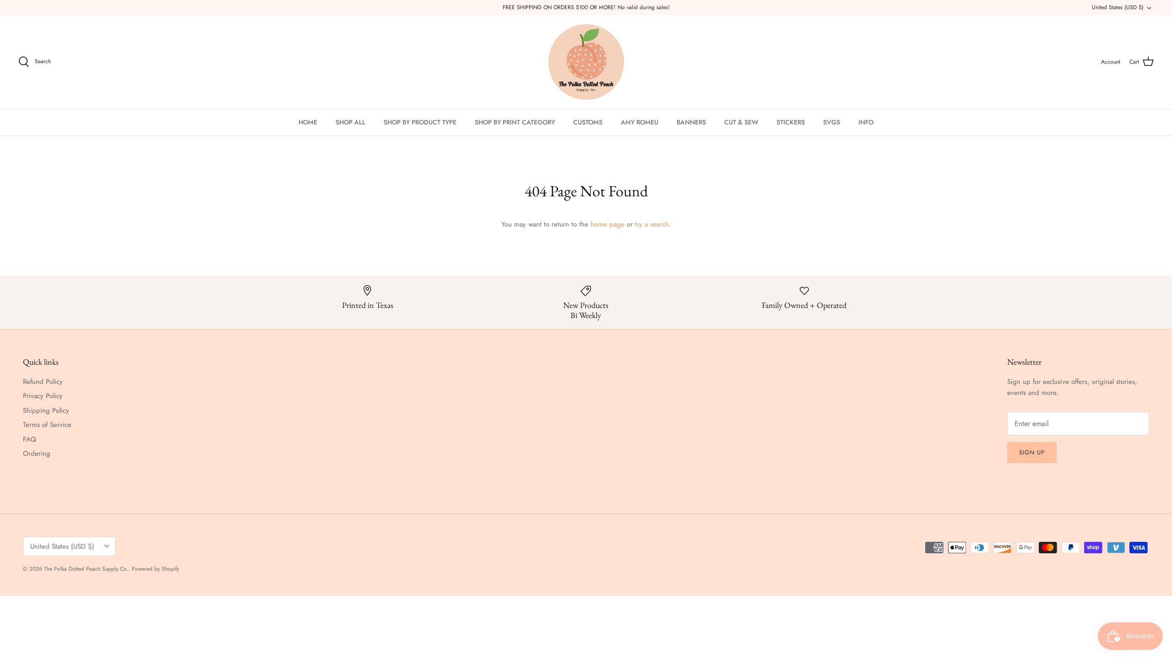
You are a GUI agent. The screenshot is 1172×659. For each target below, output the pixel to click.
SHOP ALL (350, 122)
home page (607, 224)
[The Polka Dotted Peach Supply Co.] (586, 62)
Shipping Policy (46, 410)
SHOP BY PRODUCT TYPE (420, 122)
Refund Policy (43, 382)
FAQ (29, 439)
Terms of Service (47, 425)
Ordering (36, 453)
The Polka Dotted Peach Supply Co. (86, 569)
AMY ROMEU (639, 122)
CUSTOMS (587, 122)
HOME (307, 122)
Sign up (1032, 452)
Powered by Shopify (155, 569)
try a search (652, 224)
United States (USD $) (1118, 7)
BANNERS (691, 122)
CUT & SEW (741, 122)
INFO (866, 122)
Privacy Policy (43, 396)
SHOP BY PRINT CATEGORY (515, 122)
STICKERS (790, 122)
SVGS (831, 122)
